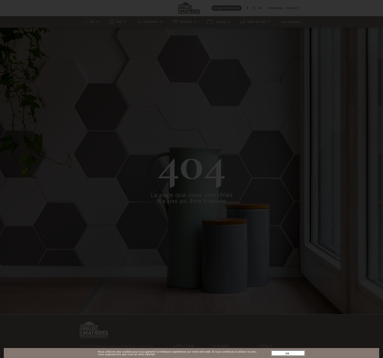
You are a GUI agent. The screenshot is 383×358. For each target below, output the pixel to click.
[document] (191, 179)
